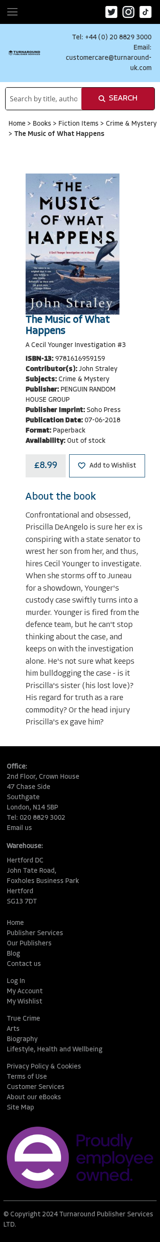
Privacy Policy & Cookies (44, 1066)
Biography (22, 1039)
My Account (25, 991)
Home (18, 124)
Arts (13, 1029)
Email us (19, 828)
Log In (16, 981)
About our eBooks (34, 1097)
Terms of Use (27, 1077)
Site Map (20, 1107)
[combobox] (43, 99)
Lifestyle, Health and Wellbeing (54, 1049)
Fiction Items (79, 124)
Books (43, 124)
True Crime (23, 1018)
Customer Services (35, 1087)
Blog (13, 954)
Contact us (24, 964)
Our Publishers (29, 943)
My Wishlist (24, 1001)
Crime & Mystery (131, 124)
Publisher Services (35, 933)
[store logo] (24, 52)
